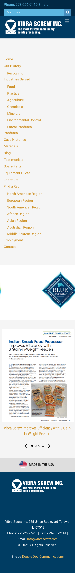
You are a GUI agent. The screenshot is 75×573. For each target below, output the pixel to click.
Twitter (18, 493)
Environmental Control (24, 120)
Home (8, 59)
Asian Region (17, 221)
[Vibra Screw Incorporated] (34, 32)
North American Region (24, 194)
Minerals (13, 113)
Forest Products (19, 127)
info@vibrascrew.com (42, 539)
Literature (11, 180)
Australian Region (20, 227)
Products (11, 133)
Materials (11, 146)
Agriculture (15, 100)
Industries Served (17, 79)
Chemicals (15, 107)
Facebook (40, 493)
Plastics (13, 93)
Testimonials (13, 160)
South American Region (24, 207)
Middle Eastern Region (24, 234)
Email (52, 501)
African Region (18, 214)
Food (11, 87)
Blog (7, 153)
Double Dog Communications (43, 556)
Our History (12, 66)
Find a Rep (11, 186)
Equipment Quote (17, 173)
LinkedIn (63, 493)
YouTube (32, 501)
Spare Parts (13, 166)
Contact (10, 247)
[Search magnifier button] (67, 12)
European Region (20, 200)
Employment (13, 240)
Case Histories (15, 140)
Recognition (16, 73)
